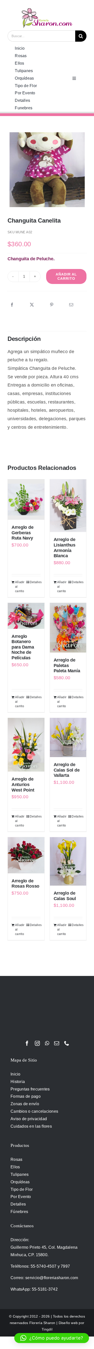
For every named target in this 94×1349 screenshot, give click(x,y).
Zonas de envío (25, 1104)
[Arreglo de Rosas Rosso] (26, 855)
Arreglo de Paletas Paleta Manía (67, 665)
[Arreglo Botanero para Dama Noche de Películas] (26, 616)
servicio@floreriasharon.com (51, 1278)
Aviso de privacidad (29, 1119)
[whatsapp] (47, 1043)
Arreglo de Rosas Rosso (25, 883)
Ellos (15, 1167)
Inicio (16, 1074)
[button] (51, 1338)
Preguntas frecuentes (30, 1089)
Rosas (16, 1159)
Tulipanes (20, 1174)
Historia (18, 1081)
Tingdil (47, 1329)
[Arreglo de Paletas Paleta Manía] (68, 628)
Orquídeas (20, 1182)
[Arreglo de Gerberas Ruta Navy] (26, 499)
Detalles (35, 582)
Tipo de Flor (22, 1189)
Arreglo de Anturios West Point (23, 784)
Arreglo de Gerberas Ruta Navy (22, 532)
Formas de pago (26, 1096)
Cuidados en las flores (31, 1126)
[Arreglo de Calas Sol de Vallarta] (68, 737)
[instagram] (37, 1043)
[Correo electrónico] (71, 305)
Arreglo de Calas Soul (65, 896)
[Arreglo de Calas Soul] (68, 861)
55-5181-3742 (45, 1289)
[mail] (56, 1043)
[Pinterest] (51, 305)
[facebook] (27, 1043)
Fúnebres (19, 1212)
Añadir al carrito (66, 276)
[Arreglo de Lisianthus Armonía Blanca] (68, 505)
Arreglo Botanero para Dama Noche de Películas (23, 647)
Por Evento (21, 1197)
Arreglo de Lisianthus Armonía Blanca (64, 547)
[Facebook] (12, 305)
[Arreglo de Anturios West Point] (26, 745)
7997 (65, 1266)
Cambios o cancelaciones (34, 1111)
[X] (31, 305)
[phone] (66, 1043)
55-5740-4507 (43, 1266)
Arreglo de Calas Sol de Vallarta (67, 770)
